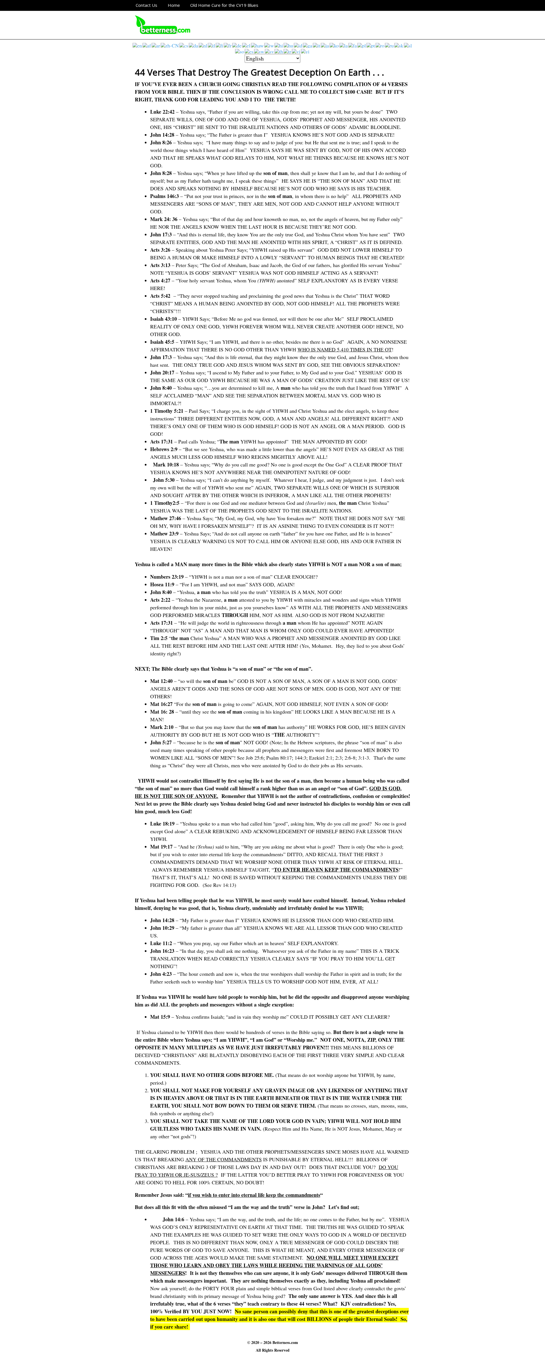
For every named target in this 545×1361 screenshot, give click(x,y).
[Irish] (308, 44)
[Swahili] (259, 50)
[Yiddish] (305, 50)
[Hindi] (279, 44)
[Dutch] (203, 44)
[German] (237, 44)
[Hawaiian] (257, 44)
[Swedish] (269, 50)
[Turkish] (288, 50)
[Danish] (194, 44)
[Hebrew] (269, 44)
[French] (228, 44)
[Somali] (240, 50)
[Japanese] (325, 44)
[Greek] (246, 44)
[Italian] (317, 44)
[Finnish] (220, 44)
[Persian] (352, 44)
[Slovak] (399, 44)
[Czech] (184, 44)
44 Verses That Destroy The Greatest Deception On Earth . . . (259, 72)
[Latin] (343, 44)
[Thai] (279, 50)
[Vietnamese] (296, 50)
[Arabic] (156, 44)
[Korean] (334, 44)
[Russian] (389, 44)
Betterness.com (285, 1342)
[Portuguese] (371, 44)
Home (174, 5)
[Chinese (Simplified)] (170, 44)
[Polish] (361, 44)
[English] (137, 44)
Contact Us (146, 5)
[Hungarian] (289, 44)
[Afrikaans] (147, 44)
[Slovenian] (408, 44)
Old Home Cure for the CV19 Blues (224, 5)
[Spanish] (249, 50)
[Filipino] (212, 44)
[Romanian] (380, 44)
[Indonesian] (298, 44)
